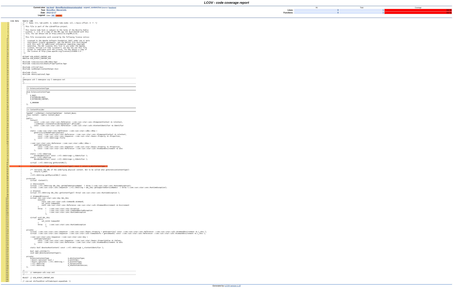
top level (50, 7)
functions (112, 7)
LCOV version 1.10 (233, 286)
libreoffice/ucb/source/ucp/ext (69, 7)
